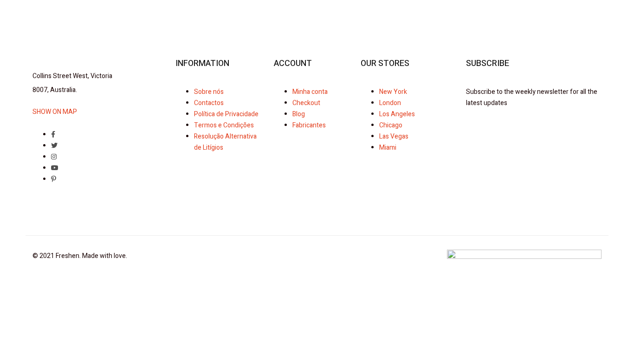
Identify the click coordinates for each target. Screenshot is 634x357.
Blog (298, 114)
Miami (387, 147)
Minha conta (310, 92)
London (390, 103)
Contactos (209, 103)
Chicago (390, 125)
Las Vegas (393, 136)
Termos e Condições (224, 125)
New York (393, 92)
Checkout (306, 103)
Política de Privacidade (226, 114)
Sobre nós (209, 92)
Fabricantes (309, 125)
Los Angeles (397, 114)
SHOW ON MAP (54, 112)
